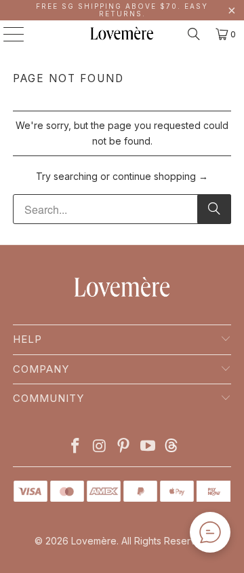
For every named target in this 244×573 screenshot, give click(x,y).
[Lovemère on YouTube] (148, 447)
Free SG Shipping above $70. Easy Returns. (122, 10)
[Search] (194, 34)
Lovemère (94, 541)
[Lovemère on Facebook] (76, 447)
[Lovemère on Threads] (169, 447)
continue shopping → (160, 176)
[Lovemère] (122, 34)
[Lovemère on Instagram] (99, 447)
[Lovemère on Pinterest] (124, 447)
